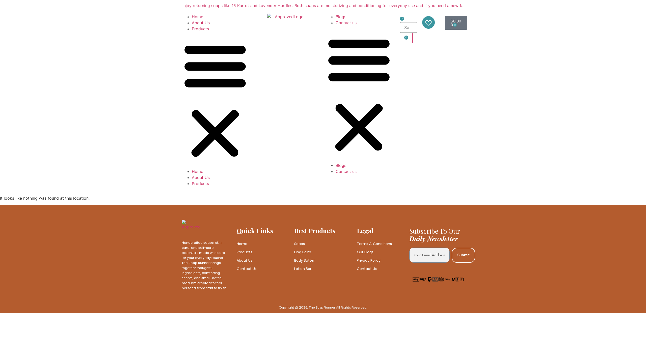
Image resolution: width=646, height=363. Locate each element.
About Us (201, 22)
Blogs (341, 16)
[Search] (406, 38)
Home (197, 16)
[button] (215, 100)
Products (200, 28)
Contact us (346, 22)
